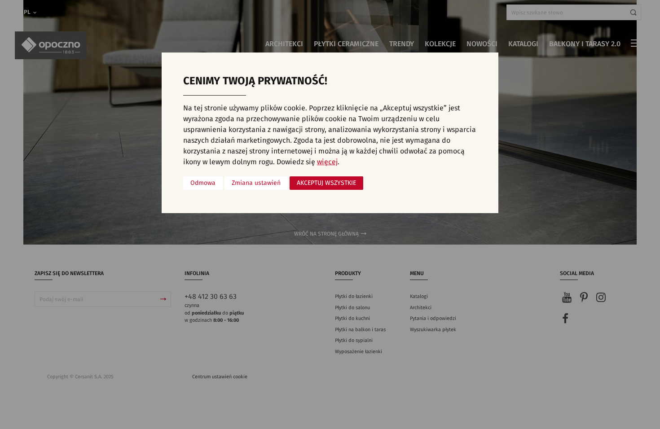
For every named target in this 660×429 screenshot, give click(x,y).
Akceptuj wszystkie (326, 183)
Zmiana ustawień (256, 183)
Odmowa (203, 183)
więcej (327, 162)
